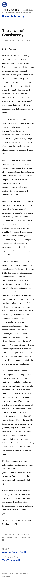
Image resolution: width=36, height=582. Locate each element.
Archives (15, 16)
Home (5, 16)
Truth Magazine (10, 9)
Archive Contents (10, 537)
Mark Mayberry (9, 40)
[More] (23, 17)
